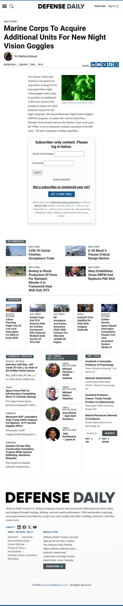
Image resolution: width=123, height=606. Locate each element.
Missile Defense (10, 315)
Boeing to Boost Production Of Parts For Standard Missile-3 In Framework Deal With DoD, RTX (43, 280)
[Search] (11, 6)
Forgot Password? (61, 179)
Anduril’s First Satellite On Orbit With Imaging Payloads (85, 323)
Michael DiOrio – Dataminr (67, 395)
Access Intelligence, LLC (54, 585)
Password (38, 163)
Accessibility (14, 551)
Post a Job (88, 440)
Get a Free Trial (61, 194)
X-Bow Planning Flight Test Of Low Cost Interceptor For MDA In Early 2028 (13, 328)
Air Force (35, 314)
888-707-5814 (40, 206)
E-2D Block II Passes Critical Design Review (99, 254)
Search (110, 433)
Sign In (112, 6)
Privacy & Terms (16, 548)
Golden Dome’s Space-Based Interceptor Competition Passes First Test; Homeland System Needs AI (108, 333)
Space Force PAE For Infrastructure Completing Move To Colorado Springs (21, 393)
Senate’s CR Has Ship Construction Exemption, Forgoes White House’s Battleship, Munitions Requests (20, 452)
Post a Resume (105, 440)
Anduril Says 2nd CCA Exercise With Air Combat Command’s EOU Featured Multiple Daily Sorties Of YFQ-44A (37, 330)
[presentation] (52, 369)
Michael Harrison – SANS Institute (68, 373)
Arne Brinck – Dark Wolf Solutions (69, 416)
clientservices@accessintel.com (65, 202)
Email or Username (43, 154)
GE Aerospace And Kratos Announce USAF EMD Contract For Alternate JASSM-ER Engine (60, 330)
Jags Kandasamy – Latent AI (69, 436)
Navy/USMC (10, 21)
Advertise (13, 537)
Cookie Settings (16, 544)
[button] (4, 6)
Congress (11, 413)
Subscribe (100, 6)
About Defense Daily (18, 540)
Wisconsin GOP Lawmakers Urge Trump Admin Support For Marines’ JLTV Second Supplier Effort (21, 421)
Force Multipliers (69, 365)
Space (80, 314)
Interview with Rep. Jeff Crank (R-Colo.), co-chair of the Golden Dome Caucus (21, 367)
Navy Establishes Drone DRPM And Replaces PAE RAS (101, 275)
